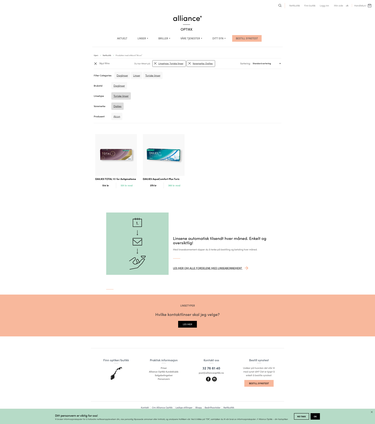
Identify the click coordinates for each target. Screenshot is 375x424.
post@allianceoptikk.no (211, 372)
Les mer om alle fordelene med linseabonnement (208, 268)
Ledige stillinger (183, 407)
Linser (142, 38)
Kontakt (145, 407)
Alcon (117, 116)
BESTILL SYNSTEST (247, 38)
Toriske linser (152, 75)
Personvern (164, 378)
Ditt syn (217, 38)
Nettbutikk (294, 5)
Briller (163, 38)
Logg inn (324, 5)
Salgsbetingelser (164, 375)
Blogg (198, 407)
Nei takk (301, 416)
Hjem (96, 55)
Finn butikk (309, 5)
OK (315, 416)
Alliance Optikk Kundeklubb (163, 371)
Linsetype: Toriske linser (170, 63)
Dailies (117, 106)
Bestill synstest (259, 383)
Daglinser (122, 75)
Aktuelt (122, 38)
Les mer (187, 324)
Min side (338, 5)
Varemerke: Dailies (203, 63)
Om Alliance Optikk (162, 407)
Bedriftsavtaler (212, 407)
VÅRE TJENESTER (190, 38)
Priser (164, 367)
